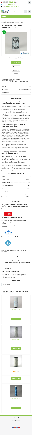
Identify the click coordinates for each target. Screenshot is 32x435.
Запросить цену (16, 62)
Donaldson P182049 (16, 369)
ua (17, 11)
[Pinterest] (19, 427)
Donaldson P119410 (16, 398)
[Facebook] (13, 427)
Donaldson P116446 (16, 339)
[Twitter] (17, 427)
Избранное (16, 73)
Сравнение (16, 70)
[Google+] (15, 427)
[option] (16, 43)
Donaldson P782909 (16, 309)
